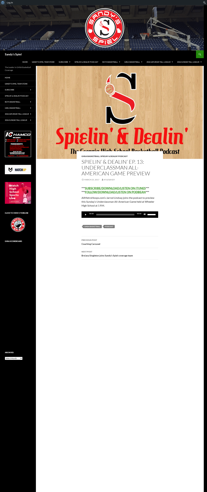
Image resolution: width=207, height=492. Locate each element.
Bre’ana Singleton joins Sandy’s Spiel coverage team (107, 253)
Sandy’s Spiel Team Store (43, 62)
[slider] (152, 214)
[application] (120, 214)
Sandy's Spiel (13, 54)
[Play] (85, 214)
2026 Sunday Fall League (188, 62)
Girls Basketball (132, 62)
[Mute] (145, 214)
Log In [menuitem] (10, 2)
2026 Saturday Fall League (159, 62)
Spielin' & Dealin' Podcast (114, 156)
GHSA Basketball (91, 156)
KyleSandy (109, 179)
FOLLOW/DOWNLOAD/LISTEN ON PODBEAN (115, 192)
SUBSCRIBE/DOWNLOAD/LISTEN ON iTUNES (115, 188)
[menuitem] (3, 2)
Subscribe (63, 62)
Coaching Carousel (91, 242)
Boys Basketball (110, 62)
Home (25, 62)
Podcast (109, 226)
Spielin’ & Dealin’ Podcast (86, 62)
